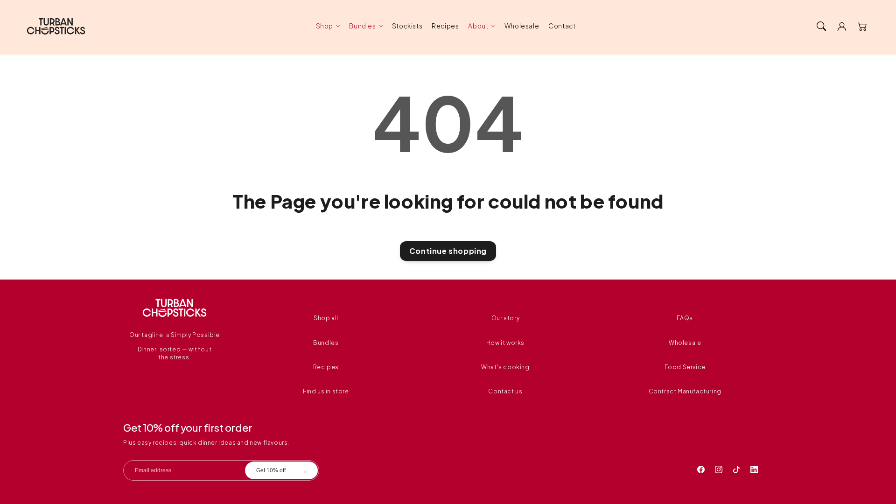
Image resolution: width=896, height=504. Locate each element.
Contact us (505, 391)
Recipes (326, 367)
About (478, 26)
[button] (821, 26)
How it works (505, 342)
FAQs (685, 318)
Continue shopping (448, 251)
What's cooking (505, 367)
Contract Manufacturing (685, 391)
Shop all (326, 318)
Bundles (362, 26)
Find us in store (326, 391)
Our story (505, 318)
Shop (324, 26)
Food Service (685, 367)
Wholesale (685, 342)
